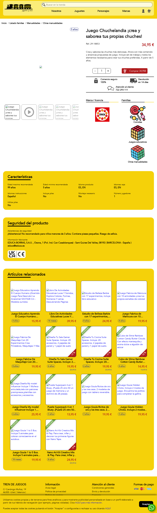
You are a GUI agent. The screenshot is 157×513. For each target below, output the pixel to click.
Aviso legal (50, 487)
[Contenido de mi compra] (149, 11)
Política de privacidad (55, 491)
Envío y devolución (101, 491)
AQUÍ (108, 508)
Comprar (137, 70)
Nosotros (56, 11)
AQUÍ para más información (88, 502)
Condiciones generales (103, 487)
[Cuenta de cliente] (143, 11)
